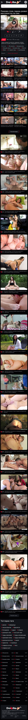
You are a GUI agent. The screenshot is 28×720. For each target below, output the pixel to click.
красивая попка (7, 637)
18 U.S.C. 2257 (17, 716)
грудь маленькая (20, 637)
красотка (5, 642)
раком (4, 625)
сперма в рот (6, 648)
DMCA (11, 715)
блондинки (6, 630)
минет (17, 640)
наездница (12, 625)
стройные (14, 642)
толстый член (18, 632)
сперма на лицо (7, 645)
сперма (20, 630)
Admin (3, 39)
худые (13, 630)
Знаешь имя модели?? (13, 53)
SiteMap (24, 715)
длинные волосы (8, 640)
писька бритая (7, 627)
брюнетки (17, 627)
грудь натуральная (20, 635)
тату (16, 645)
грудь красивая (7, 635)
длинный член (7, 632)
